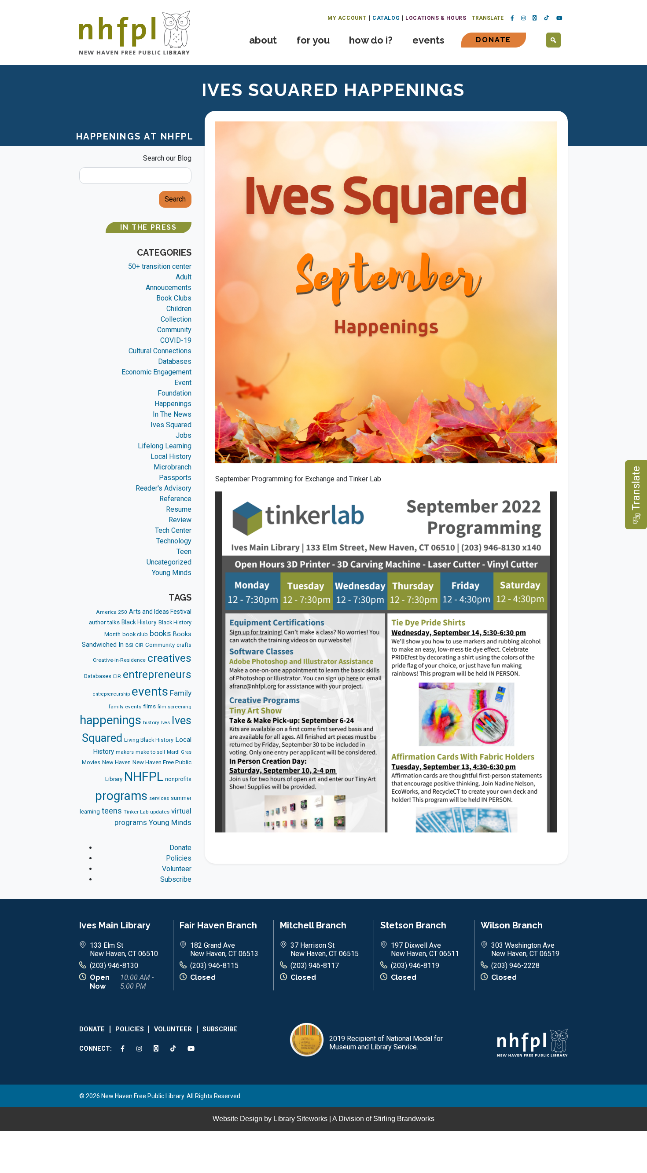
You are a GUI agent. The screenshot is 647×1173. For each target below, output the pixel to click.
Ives (165, 723)
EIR (117, 676)
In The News (172, 414)
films (149, 706)
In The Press (148, 227)
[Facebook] (512, 18)
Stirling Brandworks (403, 1118)
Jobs (183, 435)
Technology (173, 541)
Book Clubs (173, 298)
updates (159, 812)
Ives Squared (171, 425)
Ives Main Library (115, 925)
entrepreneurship (111, 694)
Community (174, 330)
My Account (347, 18)
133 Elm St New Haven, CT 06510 (124, 949)
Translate (488, 18)
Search (175, 199)
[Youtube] (559, 18)
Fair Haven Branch (218, 925)
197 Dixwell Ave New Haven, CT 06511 (425, 949)
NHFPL (143, 776)
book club (135, 634)
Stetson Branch (413, 925)
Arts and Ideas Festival (160, 611)
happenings (110, 720)
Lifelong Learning (164, 446)
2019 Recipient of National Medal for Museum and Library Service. (386, 1042)
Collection (176, 319)
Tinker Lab (136, 812)
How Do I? (371, 40)
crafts (183, 644)
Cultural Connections (160, 351)
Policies (178, 858)
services (159, 798)
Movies (91, 762)
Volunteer (176, 869)
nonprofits (178, 779)
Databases (174, 361)
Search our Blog (167, 158)
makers (125, 752)
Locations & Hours (435, 18)
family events (125, 707)
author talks (104, 622)
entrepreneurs (157, 674)
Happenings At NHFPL (135, 136)
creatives (169, 658)
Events (428, 40)
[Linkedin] (535, 18)
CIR (139, 645)
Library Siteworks (300, 1118)
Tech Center (173, 530)
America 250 (111, 612)
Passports (175, 477)
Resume (178, 509)
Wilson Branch (512, 925)
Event (182, 382)
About (263, 40)
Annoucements (168, 287)
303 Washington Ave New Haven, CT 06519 (525, 949)
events (150, 691)
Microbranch (172, 467)
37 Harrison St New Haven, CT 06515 (324, 949)
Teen (183, 551)
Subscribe (175, 879)
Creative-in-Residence (119, 660)
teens (112, 810)
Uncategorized (169, 562)
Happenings (172, 404)
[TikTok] (546, 18)
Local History (171, 456)
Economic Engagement (156, 372)
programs (121, 795)
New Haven (116, 762)
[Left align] (134, 32)
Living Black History (148, 740)
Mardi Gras (179, 752)
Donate (493, 40)
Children (178, 308)
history (151, 722)
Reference (175, 499)
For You (313, 40)
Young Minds (171, 572)
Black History (139, 622)
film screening (174, 707)
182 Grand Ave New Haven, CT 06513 (224, 949)
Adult (183, 277)
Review (180, 520)
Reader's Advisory (163, 488)
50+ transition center (159, 266)
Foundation (174, 393)
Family (180, 693)
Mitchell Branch (313, 925)
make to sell (150, 752)
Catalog (386, 18)
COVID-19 (175, 340)
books (160, 633)
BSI (129, 645)
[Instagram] (523, 18)
